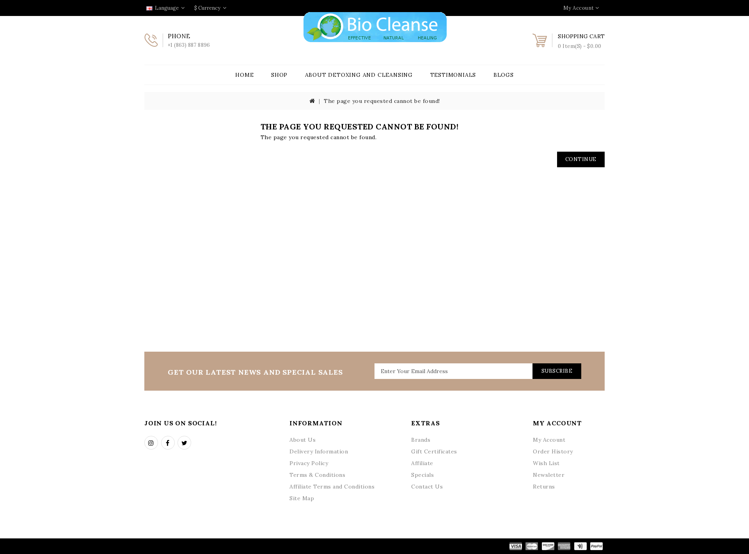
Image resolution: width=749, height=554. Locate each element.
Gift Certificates (434, 451)
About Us (302, 439)
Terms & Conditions (317, 474)
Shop (279, 74)
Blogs (503, 74)
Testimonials (453, 74)
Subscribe (557, 371)
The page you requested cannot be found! (382, 100)
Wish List (546, 463)
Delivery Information (318, 451)
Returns (544, 486)
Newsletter (548, 474)
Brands (420, 439)
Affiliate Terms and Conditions (331, 486)
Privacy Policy (308, 463)
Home (244, 74)
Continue (580, 159)
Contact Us (427, 486)
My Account (549, 439)
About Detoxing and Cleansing (359, 74)
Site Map (301, 498)
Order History (553, 451)
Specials (422, 474)
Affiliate (422, 463)
